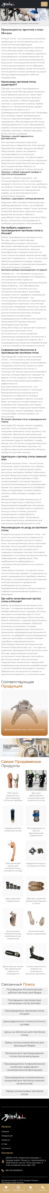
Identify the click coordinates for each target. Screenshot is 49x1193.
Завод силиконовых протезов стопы (24, 1093)
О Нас (30, 1188)
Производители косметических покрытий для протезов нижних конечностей (24, 1080)
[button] (43, 712)
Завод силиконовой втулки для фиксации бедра (24, 1044)
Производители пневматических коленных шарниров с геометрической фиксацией (24, 1066)
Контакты (43, 1188)
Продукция (18, 1188)
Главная (4, 23)
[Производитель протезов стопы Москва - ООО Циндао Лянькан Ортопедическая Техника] (8, 4)
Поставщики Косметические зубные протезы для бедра (24, 991)
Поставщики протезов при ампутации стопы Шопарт (24, 1002)
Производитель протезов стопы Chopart (24, 1012)
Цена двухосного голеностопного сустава (24, 1023)
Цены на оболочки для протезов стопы (24, 1033)
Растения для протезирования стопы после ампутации (24, 1055)
